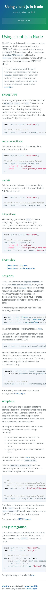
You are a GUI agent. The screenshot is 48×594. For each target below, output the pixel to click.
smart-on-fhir (31, 586)
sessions (8, 87)
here (40, 328)
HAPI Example (24, 519)
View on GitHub (24, 20)
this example (19, 393)
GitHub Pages (31, 589)
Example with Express (17, 265)
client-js (5, 586)
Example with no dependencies (21, 268)
